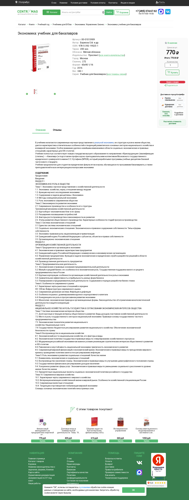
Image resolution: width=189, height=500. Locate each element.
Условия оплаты (97, 3)
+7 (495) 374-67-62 (146, 11)
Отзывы (57, 130)
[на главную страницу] (29, 18)
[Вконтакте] (139, 462)
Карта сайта (33, 472)
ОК (133, 490)
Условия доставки (79, 3)
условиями (85, 487)
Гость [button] (162, 2)
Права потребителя (114, 469)
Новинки (63, 3)
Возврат (109, 464)
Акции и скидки (128, 3)
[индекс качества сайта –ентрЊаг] (158, 479)
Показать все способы (166, 114)
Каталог (54, 12)
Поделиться (172, 85)
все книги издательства (111, 55)
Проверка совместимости (117, 472)
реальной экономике (104, 142)
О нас (53, 3)
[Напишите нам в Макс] (161, 11)
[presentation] (27, 94)
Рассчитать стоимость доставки (172, 122)
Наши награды (73, 464)
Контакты (113, 3)
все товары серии (116, 74)
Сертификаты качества (77, 472)
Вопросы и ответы (113, 458)
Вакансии (71, 469)
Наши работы (34, 483)
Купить (174, 72)
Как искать (110, 475)
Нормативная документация (41, 475)
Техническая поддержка (116, 478)
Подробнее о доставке (178, 114)
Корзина (32, 464)
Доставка (109, 467)
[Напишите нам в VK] (168, 11)
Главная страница (36, 458)
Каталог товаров (36, 461)
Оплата (108, 461)
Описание (41, 130)
